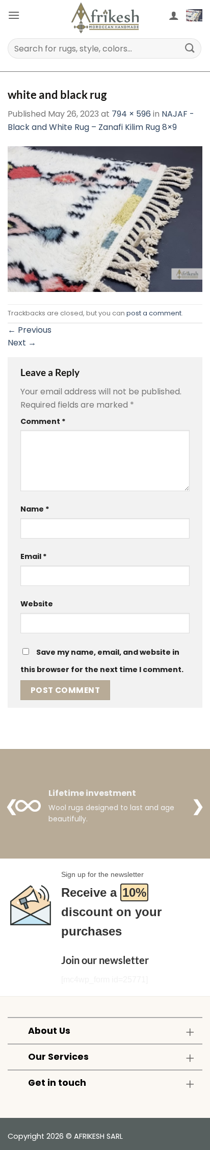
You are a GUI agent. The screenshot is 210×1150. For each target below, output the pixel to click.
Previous (29, 330)
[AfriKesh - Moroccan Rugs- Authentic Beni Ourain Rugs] (105, 18)
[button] (14, 15)
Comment (43, 421)
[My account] (174, 15)
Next (22, 343)
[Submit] (190, 48)
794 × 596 (131, 114)
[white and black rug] (105, 218)
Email (33, 556)
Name (34, 509)
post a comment (153, 313)
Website (36, 604)
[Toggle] (190, 1031)
